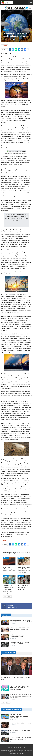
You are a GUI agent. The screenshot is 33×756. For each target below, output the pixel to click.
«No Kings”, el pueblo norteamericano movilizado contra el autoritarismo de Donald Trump (20, 696)
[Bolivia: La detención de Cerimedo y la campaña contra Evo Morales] (5, 739)
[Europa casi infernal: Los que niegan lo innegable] (9, 561)
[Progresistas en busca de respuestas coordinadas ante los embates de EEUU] (5, 622)
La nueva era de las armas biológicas (20, 730)
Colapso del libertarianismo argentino (20, 723)
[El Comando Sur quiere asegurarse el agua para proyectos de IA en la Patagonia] (9, 579)
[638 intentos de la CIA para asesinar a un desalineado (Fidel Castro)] (5, 644)
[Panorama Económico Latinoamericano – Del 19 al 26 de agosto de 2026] (5, 716)
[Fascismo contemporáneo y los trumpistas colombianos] (5, 637)
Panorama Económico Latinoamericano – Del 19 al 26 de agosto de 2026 (19, 716)
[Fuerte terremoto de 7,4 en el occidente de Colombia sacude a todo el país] (24, 561)
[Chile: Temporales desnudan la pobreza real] (24, 579)
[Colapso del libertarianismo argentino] (5, 725)
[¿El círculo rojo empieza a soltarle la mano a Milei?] (16, 666)
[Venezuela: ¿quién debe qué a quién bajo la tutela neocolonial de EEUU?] (5, 629)
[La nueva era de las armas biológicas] (5, 732)
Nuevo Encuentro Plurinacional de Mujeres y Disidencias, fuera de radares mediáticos (19, 687)
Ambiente (6, 29)
